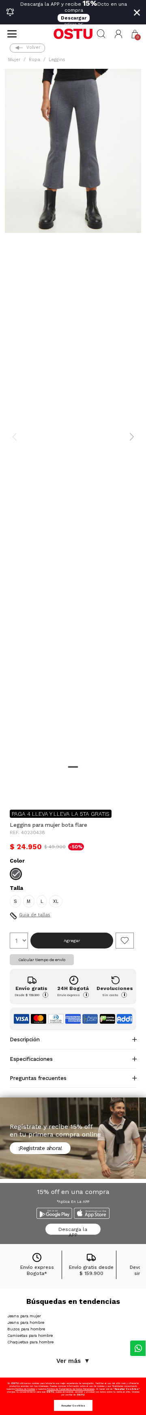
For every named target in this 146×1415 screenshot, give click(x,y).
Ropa (34, 59)
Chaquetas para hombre (30, 1342)
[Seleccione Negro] (16, 874)
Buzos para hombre (26, 1329)
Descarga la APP (72, 1231)
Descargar (73, 18)
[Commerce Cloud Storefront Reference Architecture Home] (73, 33)
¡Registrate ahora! (40, 1148)
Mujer (14, 59)
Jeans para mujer (24, 1316)
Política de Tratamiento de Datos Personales (70, 1388)
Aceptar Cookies (73, 1405)
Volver (33, 47)
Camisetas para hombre (30, 1335)
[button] (118, 34)
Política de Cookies (25, 1388)
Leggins (57, 59)
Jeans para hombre (25, 1322)
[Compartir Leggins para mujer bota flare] (15, 790)
